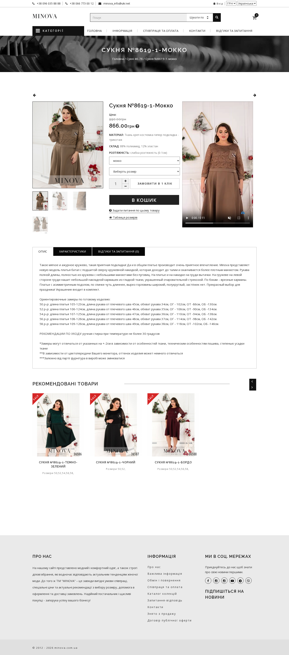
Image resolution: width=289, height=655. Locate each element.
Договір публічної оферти (169, 620)
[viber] (248, 580)
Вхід (220, 3)
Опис (42, 251)
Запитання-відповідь (164, 600)
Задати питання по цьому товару (136, 210)
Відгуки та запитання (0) (118, 251)
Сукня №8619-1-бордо (173, 462)
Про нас (154, 567)
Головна (94, 30)
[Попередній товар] (34, 95)
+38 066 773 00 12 (81, 3)
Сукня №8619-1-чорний (115, 462)
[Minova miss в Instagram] (224, 580)
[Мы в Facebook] (208, 580)
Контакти (197, 30)
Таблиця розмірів (124, 217)
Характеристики (72, 251)
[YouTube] (232, 580)
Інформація (122, 30)
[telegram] (240, 580)
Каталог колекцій (162, 594)
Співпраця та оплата (160, 30)
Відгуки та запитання (234, 30)
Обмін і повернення (164, 580)
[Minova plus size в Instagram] (216, 580)
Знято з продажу (161, 614)
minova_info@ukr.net (116, 3)
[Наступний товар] (255, 95)
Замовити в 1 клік (155, 183)
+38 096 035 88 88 (48, 3)
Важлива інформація (164, 573)
